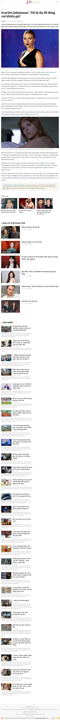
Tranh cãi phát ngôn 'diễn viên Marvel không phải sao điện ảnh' (44, 212)
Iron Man (47, 163)
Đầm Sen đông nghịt (21, 600)
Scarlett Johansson (50, 72)
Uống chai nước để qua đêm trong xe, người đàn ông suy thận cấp (21, 342)
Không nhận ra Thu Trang (31, 242)
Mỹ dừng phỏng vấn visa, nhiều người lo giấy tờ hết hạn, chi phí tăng (22, 575)
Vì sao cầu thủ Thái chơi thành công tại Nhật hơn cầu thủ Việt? (21, 533)
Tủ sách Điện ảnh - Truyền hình (11, 185)
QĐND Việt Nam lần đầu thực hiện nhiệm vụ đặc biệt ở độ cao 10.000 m (22, 357)
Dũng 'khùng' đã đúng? (30, 227)
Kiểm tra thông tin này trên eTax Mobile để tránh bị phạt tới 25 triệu (22, 482)
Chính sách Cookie (40, 718)
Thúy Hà (3, 21)
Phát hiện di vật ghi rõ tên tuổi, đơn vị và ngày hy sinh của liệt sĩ (22, 672)
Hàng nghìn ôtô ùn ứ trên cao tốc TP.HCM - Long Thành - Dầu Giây (22, 560)
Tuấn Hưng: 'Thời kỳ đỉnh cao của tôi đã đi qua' (40, 286)
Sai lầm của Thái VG (29, 301)
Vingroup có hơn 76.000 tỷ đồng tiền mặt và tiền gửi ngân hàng (22, 386)
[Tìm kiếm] (57, 2)
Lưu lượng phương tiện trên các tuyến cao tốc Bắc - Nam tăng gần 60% (22, 427)
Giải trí (4, 9)
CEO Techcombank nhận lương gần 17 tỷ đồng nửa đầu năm (22, 442)
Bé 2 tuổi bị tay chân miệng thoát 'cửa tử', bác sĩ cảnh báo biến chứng (22, 686)
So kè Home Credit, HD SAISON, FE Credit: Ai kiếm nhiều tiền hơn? (22, 589)
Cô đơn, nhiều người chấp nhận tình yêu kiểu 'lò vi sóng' (22, 657)
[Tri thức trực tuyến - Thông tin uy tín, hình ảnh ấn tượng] (33, 2)
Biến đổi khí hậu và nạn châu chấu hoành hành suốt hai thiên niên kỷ (21, 371)
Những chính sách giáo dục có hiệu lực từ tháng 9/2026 (21, 456)
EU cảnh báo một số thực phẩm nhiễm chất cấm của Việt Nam (22, 413)
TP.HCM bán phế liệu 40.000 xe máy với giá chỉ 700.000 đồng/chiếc (22, 328)
